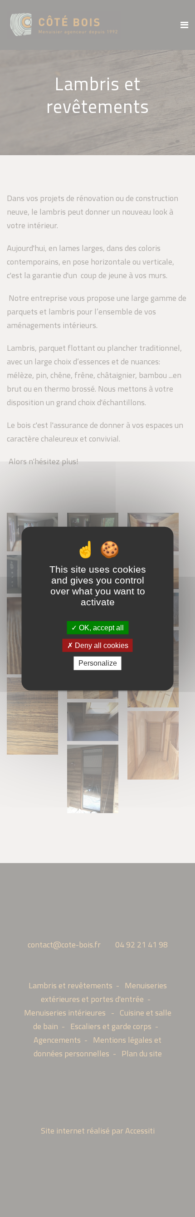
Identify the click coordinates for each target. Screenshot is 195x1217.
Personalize (97, 663)
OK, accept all (100, 628)
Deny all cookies (100, 645)
